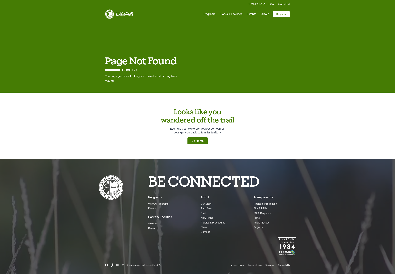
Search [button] (282, 4)
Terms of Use (255, 265)
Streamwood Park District (124, 14)
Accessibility (284, 265)
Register (281, 14)
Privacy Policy (237, 265)
